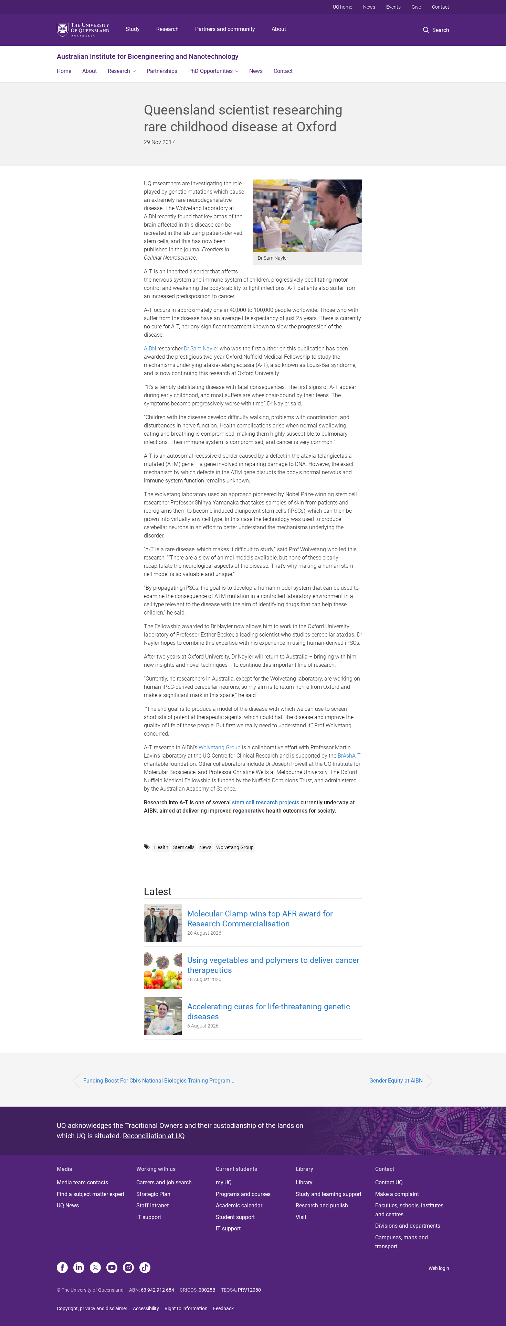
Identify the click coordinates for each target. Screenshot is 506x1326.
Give (416, 7)
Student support (235, 1217)
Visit (301, 1217)
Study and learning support (328, 1194)
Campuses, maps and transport (401, 1242)
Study (133, 29)
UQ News (68, 1205)
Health (161, 847)
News (369, 7)
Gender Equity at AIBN (396, 1080)
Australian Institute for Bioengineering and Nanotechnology (148, 56)
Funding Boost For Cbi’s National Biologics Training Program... (158, 1080)
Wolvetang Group (220, 747)
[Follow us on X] (95, 1268)
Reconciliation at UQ (154, 1136)
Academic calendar (239, 1205)
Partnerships (162, 71)
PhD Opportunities (210, 71)
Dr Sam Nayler (201, 348)
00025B (207, 1290)
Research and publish (322, 1205)
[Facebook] (62, 1268)
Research (167, 29)
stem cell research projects (265, 802)
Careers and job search (164, 1182)
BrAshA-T (349, 755)
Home (64, 71)
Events (393, 7)
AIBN (150, 348)
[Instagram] (128, 1268)
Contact (440, 7)
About (279, 29)
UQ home (342, 7)
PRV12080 (249, 1290)
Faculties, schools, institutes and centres (409, 1210)
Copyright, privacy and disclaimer (92, 1308)
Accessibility (146, 1308)
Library (304, 1182)
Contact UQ (389, 1182)
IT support (148, 1217)
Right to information (186, 1308)
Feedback (223, 1308)
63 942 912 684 (157, 1290)
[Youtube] (111, 1268)
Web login (439, 1268)
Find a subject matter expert (90, 1194)
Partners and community (225, 29)
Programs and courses (243, 1194)
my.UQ (224, 1182)
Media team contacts (82, 1182)
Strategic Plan (153, 1194)
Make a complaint (397, 1194)
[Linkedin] (78, 1268)
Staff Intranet (152, 1205)
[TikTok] (144, 1268)
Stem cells (183, 847)
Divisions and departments (407, 1225)
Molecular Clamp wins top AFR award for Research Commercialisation (260, 918)
